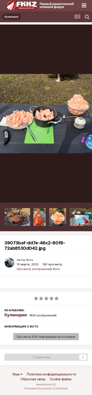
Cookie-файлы (60, 379)
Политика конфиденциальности (51, 374)
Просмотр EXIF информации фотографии (46, 336)
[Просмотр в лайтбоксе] (46, 113)
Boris (29, 260)
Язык (17, 374)
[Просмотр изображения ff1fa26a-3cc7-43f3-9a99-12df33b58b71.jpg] (39, 217)
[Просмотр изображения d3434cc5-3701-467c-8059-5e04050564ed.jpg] (57, 217)
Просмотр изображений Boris (38, 269)
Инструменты (72, 194)
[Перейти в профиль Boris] (9, 263)
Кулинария (15, 315)
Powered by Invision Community (46, 388)
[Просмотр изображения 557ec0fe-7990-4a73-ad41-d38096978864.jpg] (17, 217)
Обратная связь (33, 379)
